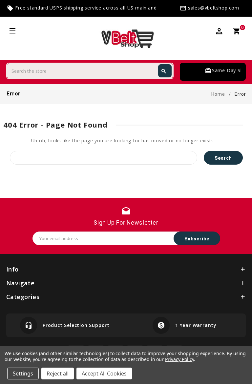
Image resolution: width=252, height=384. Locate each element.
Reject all (58, 373)
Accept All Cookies (104, 373)
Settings (23, 373)
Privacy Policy (179, 359)
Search (164, 71)
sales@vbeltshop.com (213, 8)
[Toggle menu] (12, 32)
